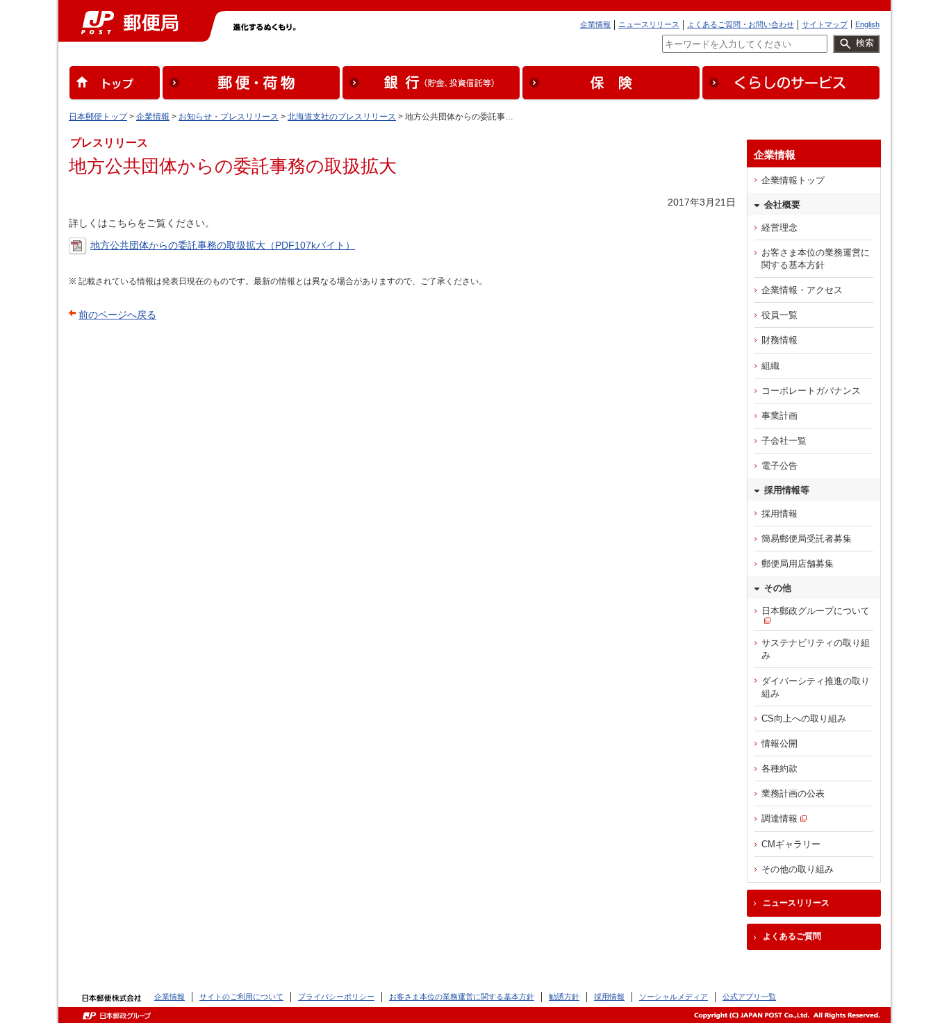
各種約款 (779, 768)
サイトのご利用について (241, 996)
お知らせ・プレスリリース (229, 117)
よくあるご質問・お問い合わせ (740, 24)
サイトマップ (825, 24)
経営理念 (779, 227)
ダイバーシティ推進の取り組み (815, 687)
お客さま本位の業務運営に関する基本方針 (815, 258)
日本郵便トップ (98, 117)
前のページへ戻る (117, 314)
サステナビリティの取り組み (815, 649)
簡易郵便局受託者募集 (806, 538)
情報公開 (779, 743)
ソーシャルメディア (673, 996)
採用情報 (779, 513)
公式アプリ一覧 (749, 996)
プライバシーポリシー (336, 996)
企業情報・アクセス (802, 290)
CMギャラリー (790, 844)
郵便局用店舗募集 (797, 563)
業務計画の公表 (793, 793)
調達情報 (779, 818)
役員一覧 (779, 315)
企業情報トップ (793, 180)
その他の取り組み (797, 869)
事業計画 (779, 415)
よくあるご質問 (792, 936)
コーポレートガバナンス (811, 390)
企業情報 (595, 24)
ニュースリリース (648, 24)
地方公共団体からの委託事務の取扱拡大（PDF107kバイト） (222, 245)
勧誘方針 (564, 996)
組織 (770, 365)
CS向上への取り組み (803, 718)
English (867, 24)
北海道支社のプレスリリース (342, 117)
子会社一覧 (784, 440)
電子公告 (779, 465)
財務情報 (779, 340)
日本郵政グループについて (815, 611)
